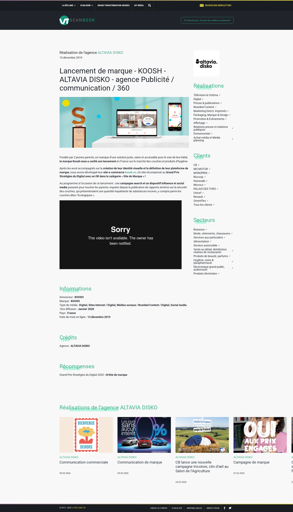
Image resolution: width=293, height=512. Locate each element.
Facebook (225, 508)
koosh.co (130, 172)
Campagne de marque (251, 462)
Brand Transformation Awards (114, 5)
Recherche (150, 6)
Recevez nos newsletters (218, 5)
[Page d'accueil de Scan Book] (77, 20)
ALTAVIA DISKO (110, 52)
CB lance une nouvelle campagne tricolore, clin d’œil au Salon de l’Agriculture (201, 466)
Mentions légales (194, 508)
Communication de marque (140, 462)
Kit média (139, 5)
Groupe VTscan (213, 508)
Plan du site (177, 508)
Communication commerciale (84, 462)
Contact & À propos (158, 508)
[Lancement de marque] (124, 122)
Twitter (230, 508)
